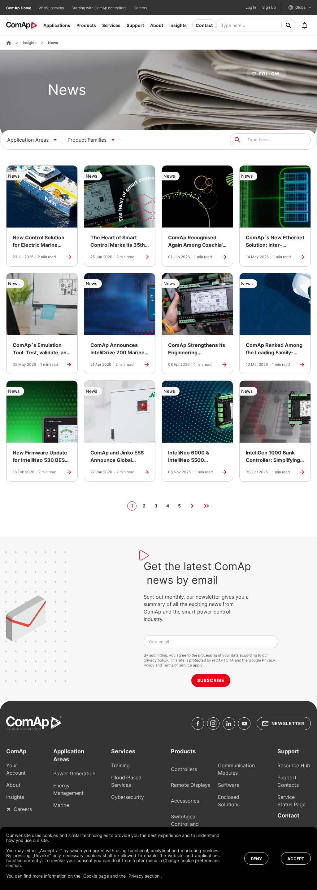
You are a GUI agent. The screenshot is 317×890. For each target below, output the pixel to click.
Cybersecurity (127, 797)
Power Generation (74, 773)
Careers (140, 8)
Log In (250, 7)
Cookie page (96, 876)
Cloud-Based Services (126, 781)
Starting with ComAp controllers (99, 8)
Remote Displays (190, 785)
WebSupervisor (51, 8)
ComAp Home (19, 8)
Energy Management (68, 789)
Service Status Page (291, 801)
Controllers (184, 769)
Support (135, 25)
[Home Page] (8, 43)
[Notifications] (304, 25)
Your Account (16, 769)
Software (228, 785)
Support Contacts (288, 781)
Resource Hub (293, 765)
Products (86, 25)
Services (111, 25)
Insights (178, 25)
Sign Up (269, 7)
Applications (56, 25)
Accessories (185, 801)
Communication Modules (236, 769)
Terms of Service (177, 665)
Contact (204, 25)
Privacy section (144, 876)
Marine (61, 805)
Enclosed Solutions (229, 801)
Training (120, 765)
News (53, 43)
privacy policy (156, 660)
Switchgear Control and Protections (185, 824)
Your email (158, 641)
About (156, 25)
